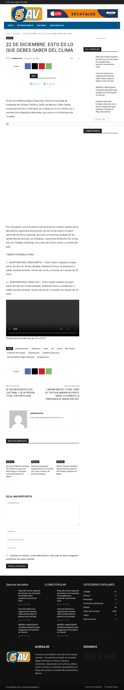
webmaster (17, 58)
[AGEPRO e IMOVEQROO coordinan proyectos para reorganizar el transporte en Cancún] (88, 90)
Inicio (8, 33)
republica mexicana (51, 353)
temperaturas (43, 357)
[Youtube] (116, 2)
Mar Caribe (70, 348)
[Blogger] (86, 656)
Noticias (16, 33)
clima (46, 348)
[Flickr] (99, 656)
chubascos (36, 348)
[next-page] (13, 484)
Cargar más (100, 119)
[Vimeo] (112, 2)
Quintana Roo (34, 353)
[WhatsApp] (49, 66)
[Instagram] (103, 2)
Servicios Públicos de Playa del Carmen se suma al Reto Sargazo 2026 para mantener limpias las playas (17, 471)
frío (52, 348)
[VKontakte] (113, 656)
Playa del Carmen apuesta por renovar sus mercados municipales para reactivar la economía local (107, 62)
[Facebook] (99, 2)
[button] (114, 25)
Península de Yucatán (16, 353)
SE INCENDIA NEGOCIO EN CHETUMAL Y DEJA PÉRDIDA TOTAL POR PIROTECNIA (20, 392)
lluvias (59, 348)
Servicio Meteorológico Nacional (20, 357)
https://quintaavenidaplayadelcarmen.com (46, 417)
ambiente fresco (22, 348)
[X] (108, 2)
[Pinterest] (42, 66)
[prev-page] (8, 484)
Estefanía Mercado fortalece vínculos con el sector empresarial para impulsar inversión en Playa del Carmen (106, 106)
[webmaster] (8, 58)
